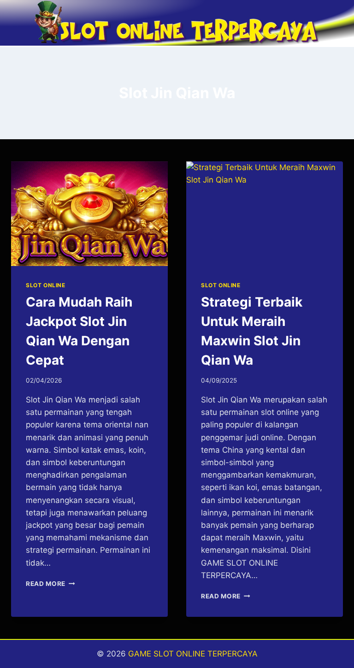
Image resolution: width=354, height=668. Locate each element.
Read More (50, 583)
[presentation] (89, 213)
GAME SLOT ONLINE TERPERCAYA (193, 653)
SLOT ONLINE (45, 285)
